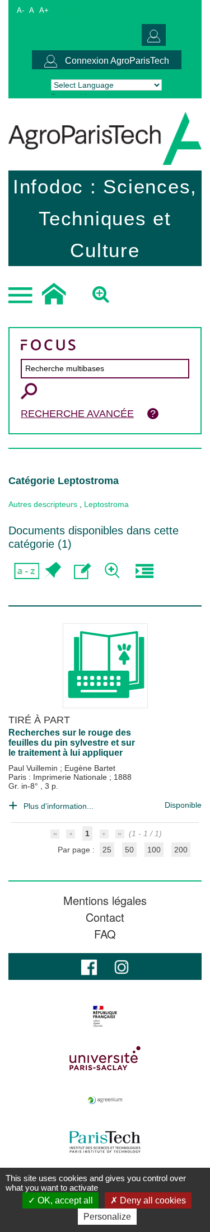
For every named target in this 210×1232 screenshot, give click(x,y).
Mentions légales (105, 900)
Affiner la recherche (113, 571)
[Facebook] (89, 966)
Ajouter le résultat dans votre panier (51, 571)
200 (181, 849)
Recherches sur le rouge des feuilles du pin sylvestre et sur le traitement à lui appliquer (71, 742)
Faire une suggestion (82, 571)
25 (106, 849)
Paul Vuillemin (34, 768)
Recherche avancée (77, 413)
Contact (105, 917)
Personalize (107, 1216)
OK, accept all (64, 1200)
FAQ (105, 934)
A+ (44, 10)
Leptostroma (106, 504)
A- (20, 10)
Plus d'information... (59, 806)
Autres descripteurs (42, 504)
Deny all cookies (152, 1200)
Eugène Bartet (89, 768)
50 (129, 849)
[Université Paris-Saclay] (105, 1058)
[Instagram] (121, 966)
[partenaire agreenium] (105, 1100)
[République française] (105, 1016)
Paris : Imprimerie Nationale (58, 777)
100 (154, 849)
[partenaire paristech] (105, 1142)
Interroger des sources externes (144, 571)
